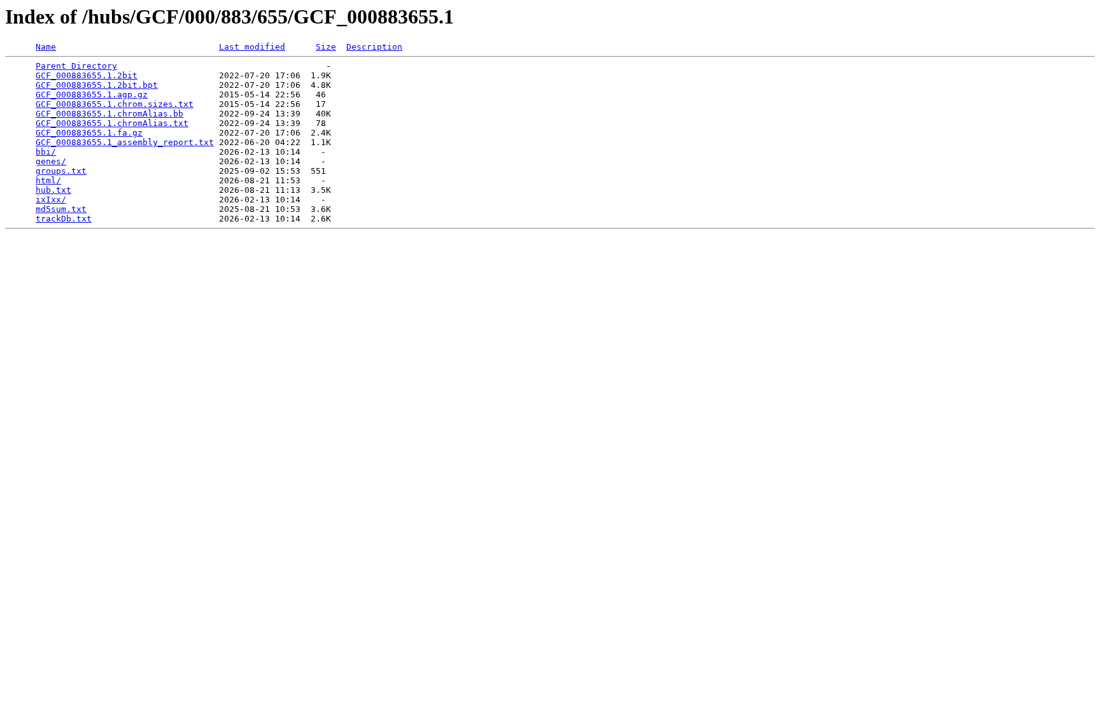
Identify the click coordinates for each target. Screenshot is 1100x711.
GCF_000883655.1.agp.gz (92, 94)
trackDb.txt (64, 218)
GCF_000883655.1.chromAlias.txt (112, 123)
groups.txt (61, 171)
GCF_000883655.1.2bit (87, 75)
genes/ (51, 161)
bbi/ (46, 152)
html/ (48, 180)
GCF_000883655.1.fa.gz (89, 132)
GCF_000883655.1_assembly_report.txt (125, 142)
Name (46, 47)
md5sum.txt (61, 209)
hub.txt (53, 190)
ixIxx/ (51, 199)
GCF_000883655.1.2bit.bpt (97, 85)
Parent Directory (76, 66)
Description (374, 47)
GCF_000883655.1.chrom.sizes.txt (115, 104)
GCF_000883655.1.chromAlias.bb (109, 113)
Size (326, 47)
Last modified (252, 47)
